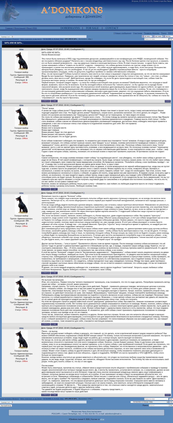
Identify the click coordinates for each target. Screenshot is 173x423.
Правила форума (151, 33)
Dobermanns (70, 28)
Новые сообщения (123, 33)
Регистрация (19, 28)
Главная (9, 28)
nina (21, 49)
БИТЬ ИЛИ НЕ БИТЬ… (71, 39)
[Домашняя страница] (54, 101)
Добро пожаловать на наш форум (31, 39)
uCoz (102, 419)
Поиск (163, 33)
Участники (137, 33)
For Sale (92, 28)
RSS (35, 28)
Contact (112, 28)
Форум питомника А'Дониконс (9, 39)
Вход (29, 28)
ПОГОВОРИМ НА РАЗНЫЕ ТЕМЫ (53, 39)
